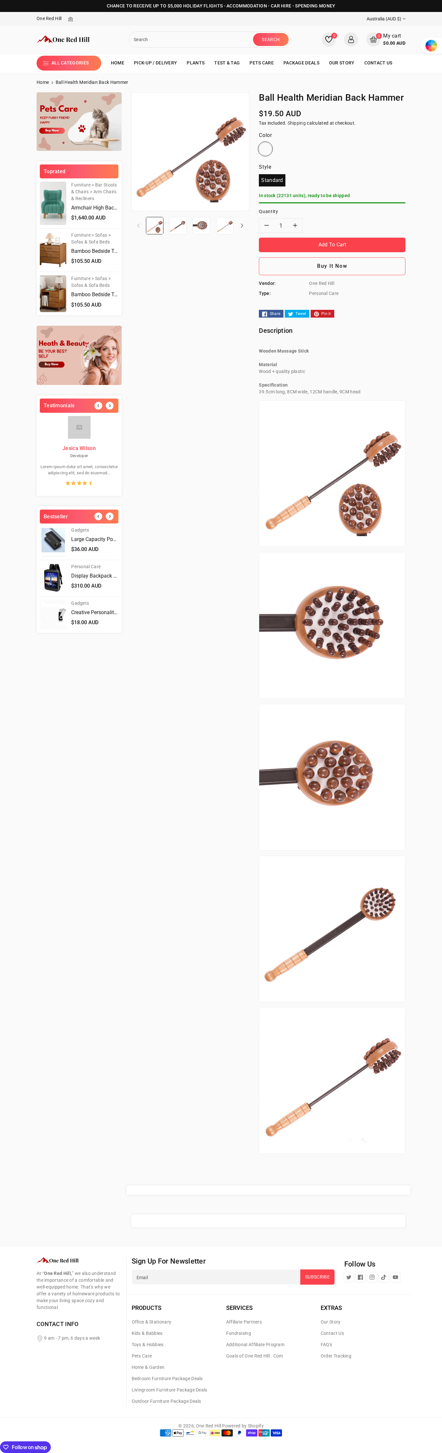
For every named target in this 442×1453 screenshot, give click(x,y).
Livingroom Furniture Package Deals (169, 1389)
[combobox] (191, 39)
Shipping (297, 123)
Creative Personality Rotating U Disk (112, 612)
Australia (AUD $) (384, 18)
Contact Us (332, 1333)
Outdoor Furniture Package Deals (166, 1401)
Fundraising (238, 1333)
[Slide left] (138, 225)
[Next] (110, 406)
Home (43, 82)
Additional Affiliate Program (255, 1344)
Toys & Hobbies (148, 1344)
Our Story (331, 1321)
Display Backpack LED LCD (102, 576)
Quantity (268, 211)
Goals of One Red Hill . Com (254, 1355)
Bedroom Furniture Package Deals (167, 1378)
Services (239, 1307)
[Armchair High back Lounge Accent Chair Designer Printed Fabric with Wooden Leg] (53, 203)
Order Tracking (336, 1355)
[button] (385, 39)
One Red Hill (208, 1425)
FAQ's (326, 1344)
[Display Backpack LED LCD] (53, 578)
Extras (331, 1307)
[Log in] (351, 39)
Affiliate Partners (244, 1321)
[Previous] (98, 406)
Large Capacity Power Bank (102, 539)
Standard (272, 180)
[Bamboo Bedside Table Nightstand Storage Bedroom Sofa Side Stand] (53, 250)
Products (146, 1307)
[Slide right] (242, 225)
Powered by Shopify (242, 1425)
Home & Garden (148, 1367)
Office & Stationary (151, 1321)
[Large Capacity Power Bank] (53, 542)
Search (271, 39)
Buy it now (332, 266)
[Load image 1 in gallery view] (155, 225)
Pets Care (142, 1355)
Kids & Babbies (147, 1333)
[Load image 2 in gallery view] (178, 225)
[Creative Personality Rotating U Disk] (53, 615)
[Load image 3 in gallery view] (201, 225)
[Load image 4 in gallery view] (225, 225)
